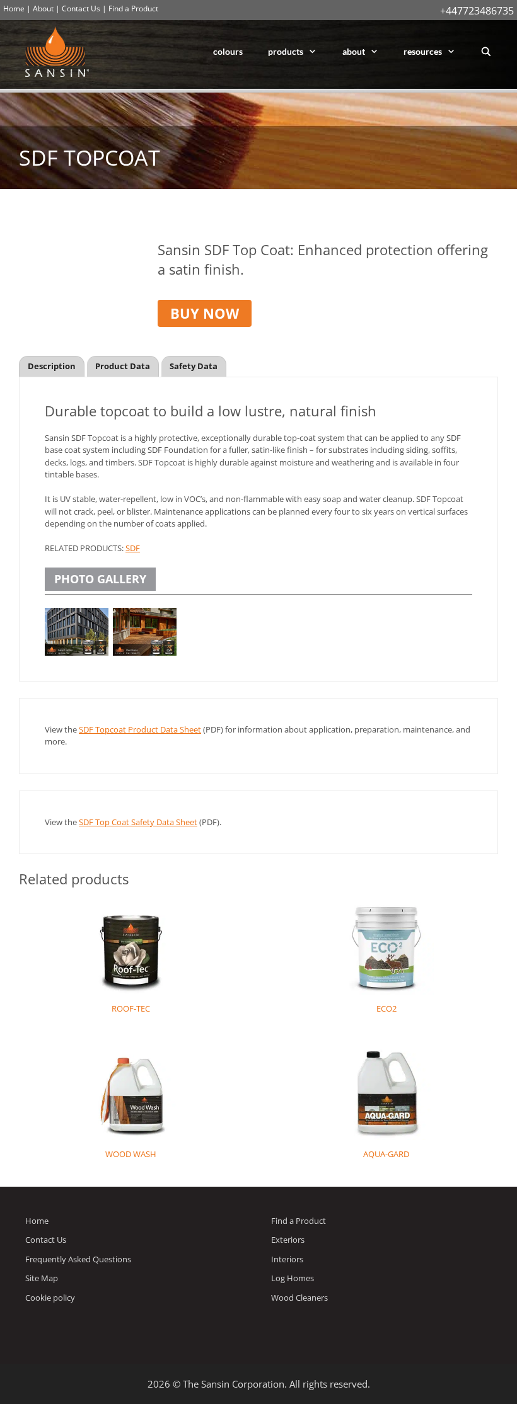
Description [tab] (52, 366)
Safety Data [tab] (194, 366)
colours (228, 51)
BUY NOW (204, 313)
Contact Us (81, 8)
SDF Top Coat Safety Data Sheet (138, 822)
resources (423, 51)
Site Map (41, 1278)
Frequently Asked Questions (78, 1259)
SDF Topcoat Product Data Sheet (140, 729)
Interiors (287, 1259)
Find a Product (133, 8)
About (43, 8)
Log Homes (292, 1278)
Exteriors (288, 1239)
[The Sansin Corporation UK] (60, 51)
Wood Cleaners (299, 1297)
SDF (132, 548)
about (353, 51)
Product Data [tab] (122, 366)
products (285, 51)
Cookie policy (50, 1297)
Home (14, 8)
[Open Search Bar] (486, 51)
